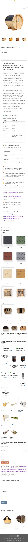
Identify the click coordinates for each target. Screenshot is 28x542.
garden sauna (21, 469)
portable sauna (18, 471)
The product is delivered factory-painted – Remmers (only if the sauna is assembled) (14, 338)
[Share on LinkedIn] (14, 475)
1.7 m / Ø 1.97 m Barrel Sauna (11, 192)
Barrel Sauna (15, 46)
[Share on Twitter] (7, 475)
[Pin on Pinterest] (11, 475)
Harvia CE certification (9, 220)
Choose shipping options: (5, 227)
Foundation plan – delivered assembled (13, 216)
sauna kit (9, 473)
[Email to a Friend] (9, 475)
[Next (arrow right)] (24, 271)
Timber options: (4, 266)
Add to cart (5, 462)
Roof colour (3, 232)
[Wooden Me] (15, 2)
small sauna (14, 473)
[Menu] (2, 2)
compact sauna (13, 469)
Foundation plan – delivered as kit (12, 218)
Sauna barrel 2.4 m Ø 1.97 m (21, 526)
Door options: (3, 303)
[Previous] (3, 22)
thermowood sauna (22, 473)
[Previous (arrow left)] (2, 271)
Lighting (2, 346)
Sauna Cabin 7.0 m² (5, 526)
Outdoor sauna (10, 471)
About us (22, 538)
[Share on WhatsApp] (2, 475)
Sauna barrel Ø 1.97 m (10, 467)
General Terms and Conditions (11, 538)
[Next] (25, 22)
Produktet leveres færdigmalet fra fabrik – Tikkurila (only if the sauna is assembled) (13, 342)
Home (2, 46)
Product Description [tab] (7, 59)
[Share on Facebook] (4, 475)
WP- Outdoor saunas (20, 467)
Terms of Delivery (9, 166)
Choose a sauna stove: (5, 353)
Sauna (7, 46)
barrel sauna (7, 469)
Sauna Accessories (4, 397)
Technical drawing (8, 214)
